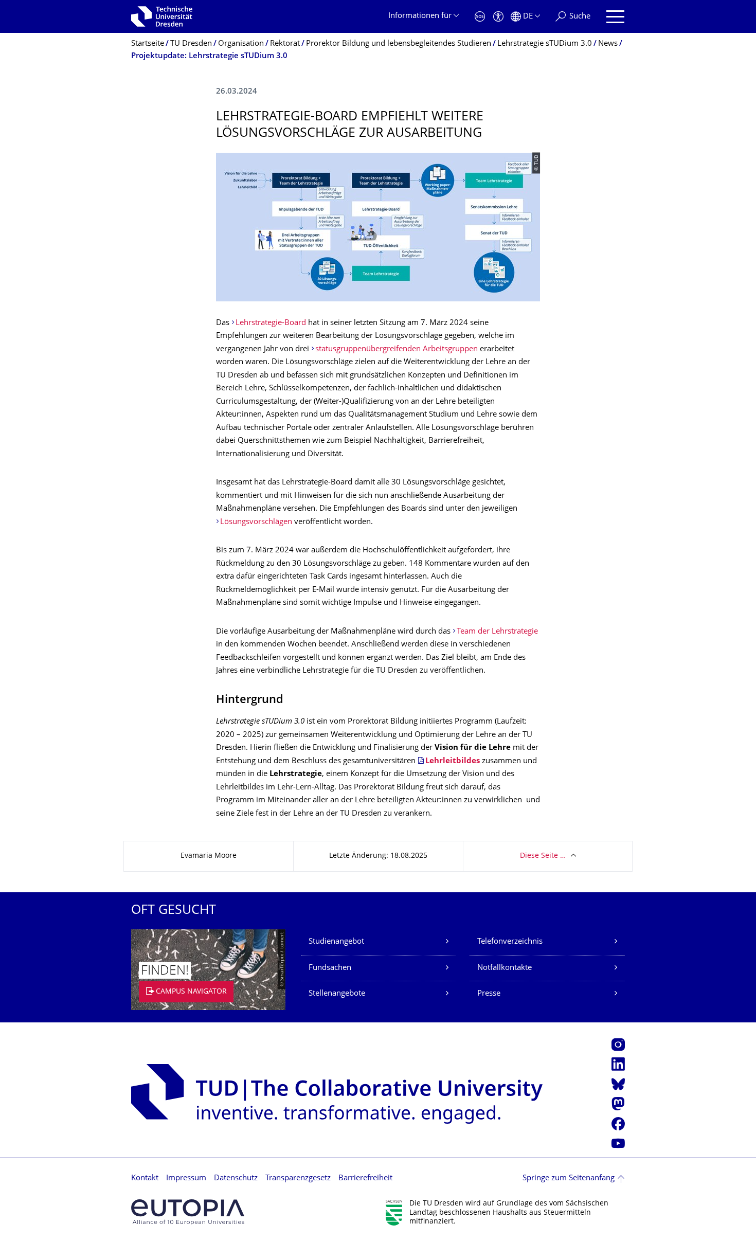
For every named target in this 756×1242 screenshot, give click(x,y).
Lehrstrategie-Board (271, 323)
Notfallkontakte (504, 968)
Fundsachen (330, 968)
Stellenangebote (337, 994)
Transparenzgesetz (298, 1178)
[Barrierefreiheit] (498, 17)
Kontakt (144, 1178)
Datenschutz (236, 1178)
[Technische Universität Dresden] (161, 16)
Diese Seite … (543, 856)
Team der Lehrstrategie (497, 632)
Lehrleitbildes (452, 761)
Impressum (186, 1178)
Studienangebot (336, 942)
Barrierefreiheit (365, 1178)
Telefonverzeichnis (510, 942)
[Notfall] (479, 17)
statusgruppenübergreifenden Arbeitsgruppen (396, 349)
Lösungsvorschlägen (256, 522)
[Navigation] (615, 16)
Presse (488, 994)
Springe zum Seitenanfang (569, 1178)
